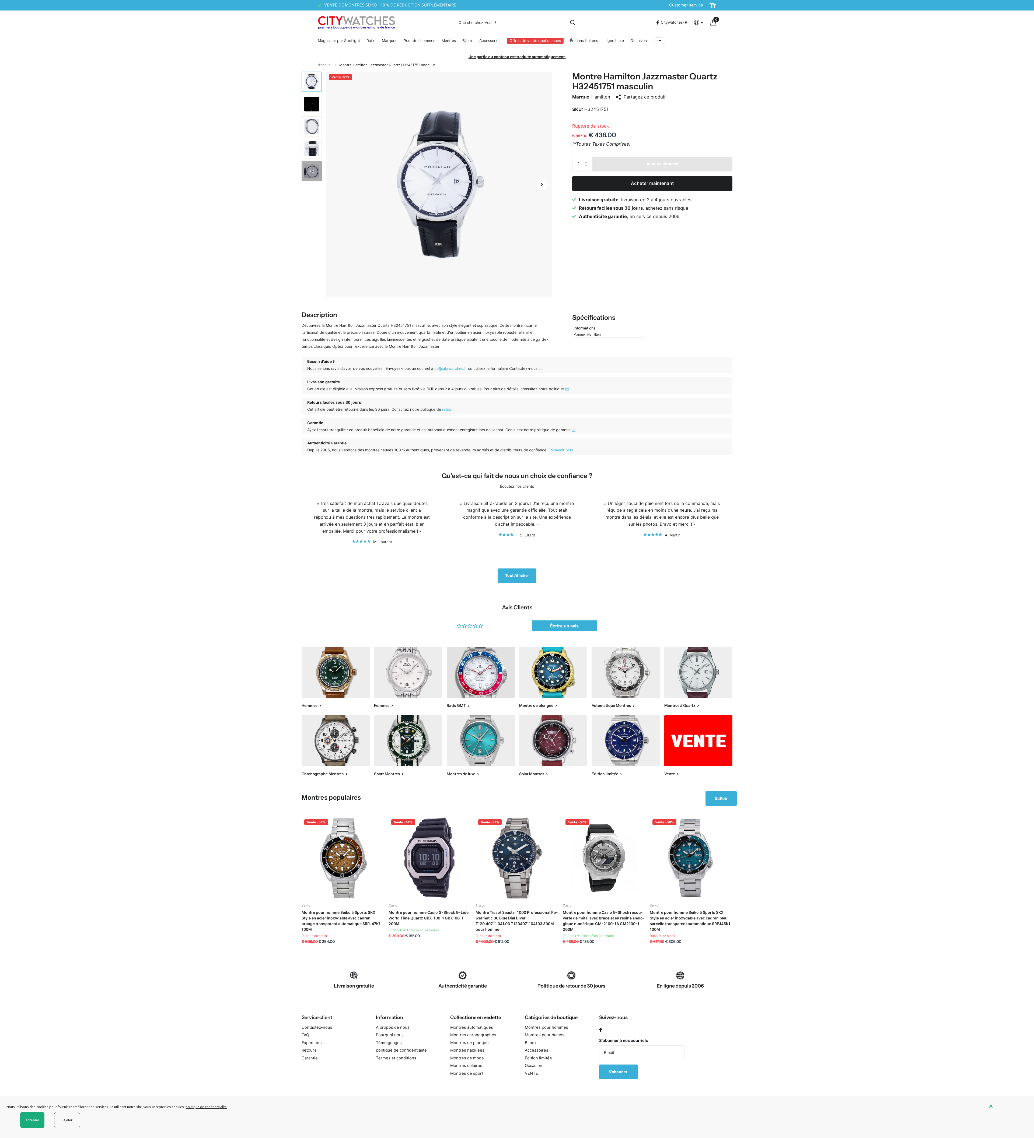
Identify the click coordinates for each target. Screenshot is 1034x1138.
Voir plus (659, 40)
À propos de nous (393, 1027)
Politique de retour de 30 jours (571, 986)
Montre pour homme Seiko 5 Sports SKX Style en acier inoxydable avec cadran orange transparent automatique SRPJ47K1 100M (341, 921)
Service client (317, 1017)
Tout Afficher (517, 575)
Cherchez (572, 22)
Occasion (638, 40)
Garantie (310, 1058)
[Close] (1007, 1106)
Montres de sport (466, 1073)
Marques (389, 40)
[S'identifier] (699, 22)
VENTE (531, 1073)
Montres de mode (467, 1058)
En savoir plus (561, 450)
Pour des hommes (419, 40)
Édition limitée (538, 1058)
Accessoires (536, 1050)
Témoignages (389, 1042)
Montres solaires (466, 1065)
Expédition (312, 1042)
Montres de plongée (469, 1042)
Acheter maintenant (652, 183)
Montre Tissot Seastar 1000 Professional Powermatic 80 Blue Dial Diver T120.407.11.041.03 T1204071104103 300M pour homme (517, 921)
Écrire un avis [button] (564, 625)
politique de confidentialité (401, 1050)
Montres (449, 40)
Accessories (489, 40)
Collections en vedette (475, 1017)
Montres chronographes (473, 1034)
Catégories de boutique (551, 1017)
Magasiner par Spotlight (339, 40)
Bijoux (467, 40)
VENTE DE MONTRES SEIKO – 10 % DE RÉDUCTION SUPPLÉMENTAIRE (390, 5)
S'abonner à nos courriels (623, 1040)
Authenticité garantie (462, 986)
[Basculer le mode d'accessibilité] (713, 5)
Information (389, 1017)
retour (447, 409)
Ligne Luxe (614, 40)
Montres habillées (467, 1050)
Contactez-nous (317, 1027)
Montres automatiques (471, 1027)
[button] (542, 184)
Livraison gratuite (354, 986)
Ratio (370, 40)
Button (721, 798)
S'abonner (618, 1071)
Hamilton (600, 97)
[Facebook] (600, 1030)
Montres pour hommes (546, 1027)
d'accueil (325, 65)
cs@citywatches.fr (450, 368)
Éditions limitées (584, 40)
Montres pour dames (544, 1034)
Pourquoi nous (390, 1034)
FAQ (305, 1034)
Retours (309, 1050)
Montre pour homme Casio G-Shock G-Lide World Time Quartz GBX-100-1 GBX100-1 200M (429, 918)
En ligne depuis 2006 (680, 986)
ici (540, 368)
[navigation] (312, 82)
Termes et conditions (396, 1058)
